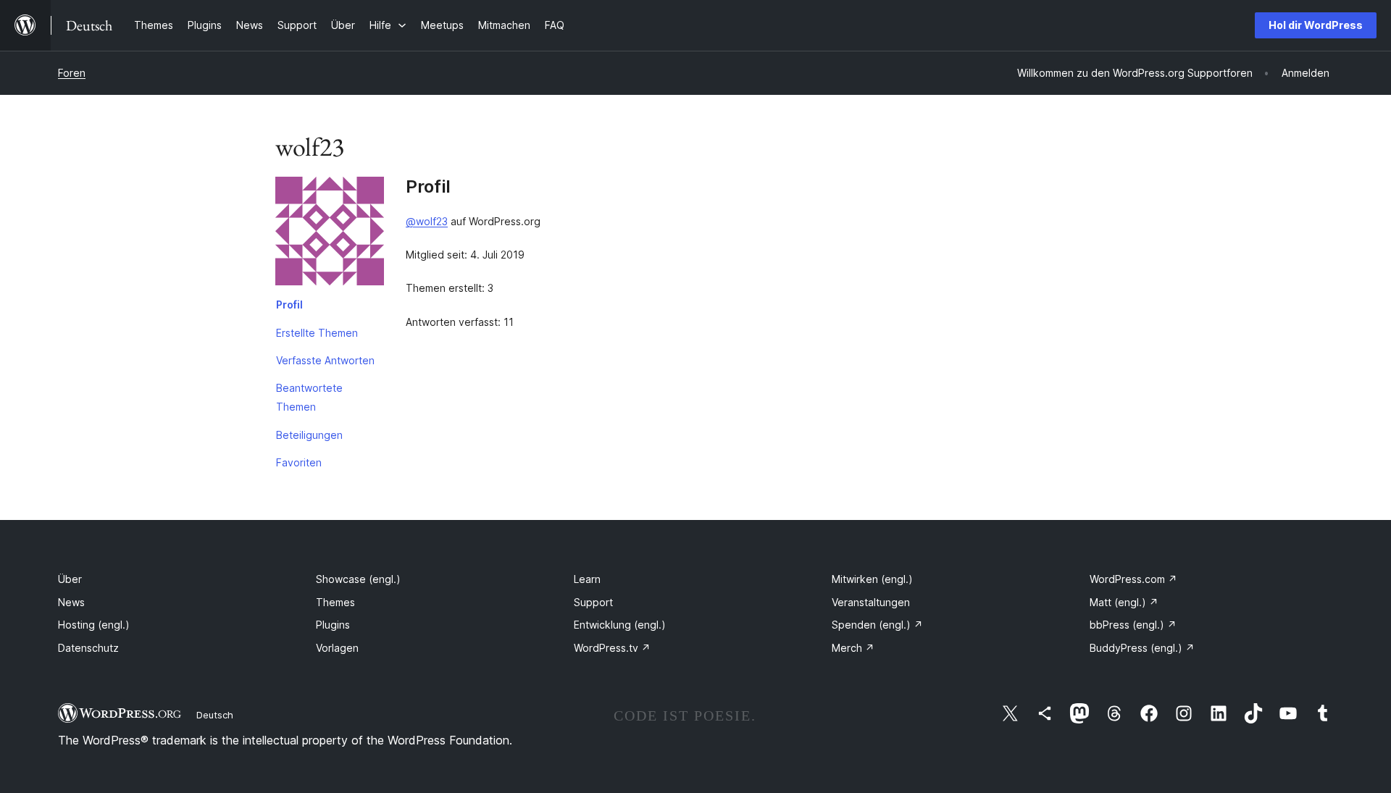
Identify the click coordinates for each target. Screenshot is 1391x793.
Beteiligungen (309, 435)
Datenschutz (88, 648)
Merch (853, 648)
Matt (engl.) (1124, 602)
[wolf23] (329, 234)
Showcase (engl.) (358, 579)
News (71, 602)
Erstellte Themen (317, 333)
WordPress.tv (612, 648)
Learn (587, 579)
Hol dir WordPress (1316, 25)
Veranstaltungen (871, 602)
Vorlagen (337, 648)
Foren (71, 73)
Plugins (333, 624)
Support (593, 602)
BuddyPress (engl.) (1142, 648)
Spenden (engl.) (877, 624)
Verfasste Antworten (325, 360)
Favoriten (299, 462)
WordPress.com (1133, 579)
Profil (289, 304)
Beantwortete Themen (309, 397)
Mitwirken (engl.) (872, 579)
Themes (335, 602)
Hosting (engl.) (94, 624)
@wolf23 (427, 221)
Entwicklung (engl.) (620, 624)
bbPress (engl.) (1133, 624)
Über (70, 579)
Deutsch (214, 715)
